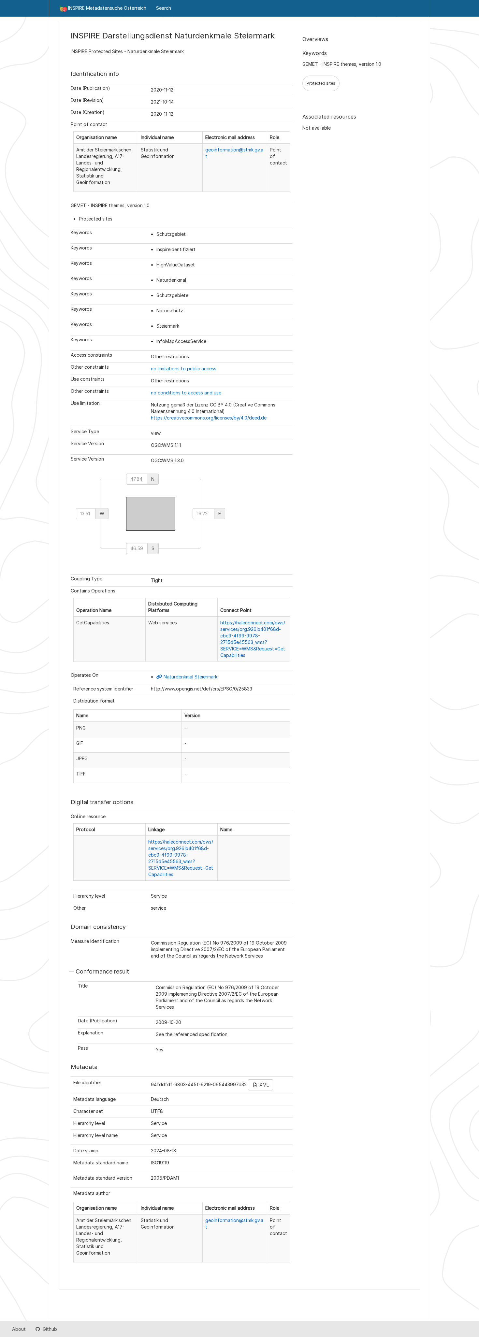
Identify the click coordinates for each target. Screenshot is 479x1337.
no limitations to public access (183, 368)
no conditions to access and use (186, 392)
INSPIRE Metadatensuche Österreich (107, 8)
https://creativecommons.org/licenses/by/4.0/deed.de (209, 417)
